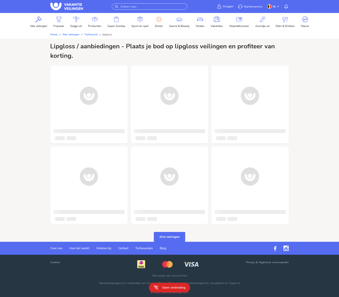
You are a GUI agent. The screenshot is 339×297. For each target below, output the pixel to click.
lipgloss (107, 34)
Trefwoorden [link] (144, 248)
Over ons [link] (56, 248)
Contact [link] (123, 248)
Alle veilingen (70, 34)
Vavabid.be (217, 283)
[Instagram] (282, 248)
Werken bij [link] (103, 248)
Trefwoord (91, 34)
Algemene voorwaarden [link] (274, 262)
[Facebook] (271, 248)
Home (53, 34)
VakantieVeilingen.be (195, 283)
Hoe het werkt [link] (79, 248)
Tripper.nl (234, 283)
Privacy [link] (250, 262)
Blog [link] (163, 248)
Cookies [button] (55, 262)
